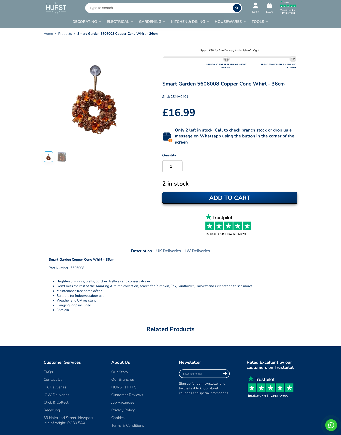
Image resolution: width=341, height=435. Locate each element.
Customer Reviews (127, 394)
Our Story (119, 372)
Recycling (52, 410)
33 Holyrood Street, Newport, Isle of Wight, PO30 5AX (69, 420)
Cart (269, 8)
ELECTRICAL (118, 21)
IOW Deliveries (56, 394)
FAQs (48, 372)
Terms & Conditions (127, 425)
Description (141, 251)
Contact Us (53, 379)
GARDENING (150, 21)
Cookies (118, 417)
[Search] (237, 8)
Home (48, 33)
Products (65, 33)
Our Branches (123, 379)
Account (255, 8)
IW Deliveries (197, 251)
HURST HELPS (124, 387)
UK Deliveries (168, 251)
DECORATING (84, 21)
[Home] (56, 7)
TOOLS (258, 21)
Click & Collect (56, 402)
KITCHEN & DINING (188, 21)
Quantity (169, 155)
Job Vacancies (122, 402)
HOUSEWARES (228, 21)
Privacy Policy (123, 410)
